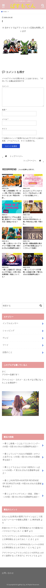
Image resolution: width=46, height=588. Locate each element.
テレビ (5, 338)
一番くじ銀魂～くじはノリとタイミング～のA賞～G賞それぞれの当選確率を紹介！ (21, 445)
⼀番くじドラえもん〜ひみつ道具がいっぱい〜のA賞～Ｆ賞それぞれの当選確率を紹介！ (21, 470)
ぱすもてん (23, 5)
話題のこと (7, 352)
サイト (4, 129)
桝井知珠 (36, 519)
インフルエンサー (10, 323)
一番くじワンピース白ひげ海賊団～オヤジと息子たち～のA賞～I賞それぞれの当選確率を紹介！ (21, 457)
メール (5, 119)
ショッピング (8, 330)
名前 (4, 110)
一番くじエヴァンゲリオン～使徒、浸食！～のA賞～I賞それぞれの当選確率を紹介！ (21, 495)
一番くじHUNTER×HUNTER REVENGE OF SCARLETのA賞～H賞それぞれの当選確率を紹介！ (22, 483)
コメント (5, 86)
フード (5, 345)
